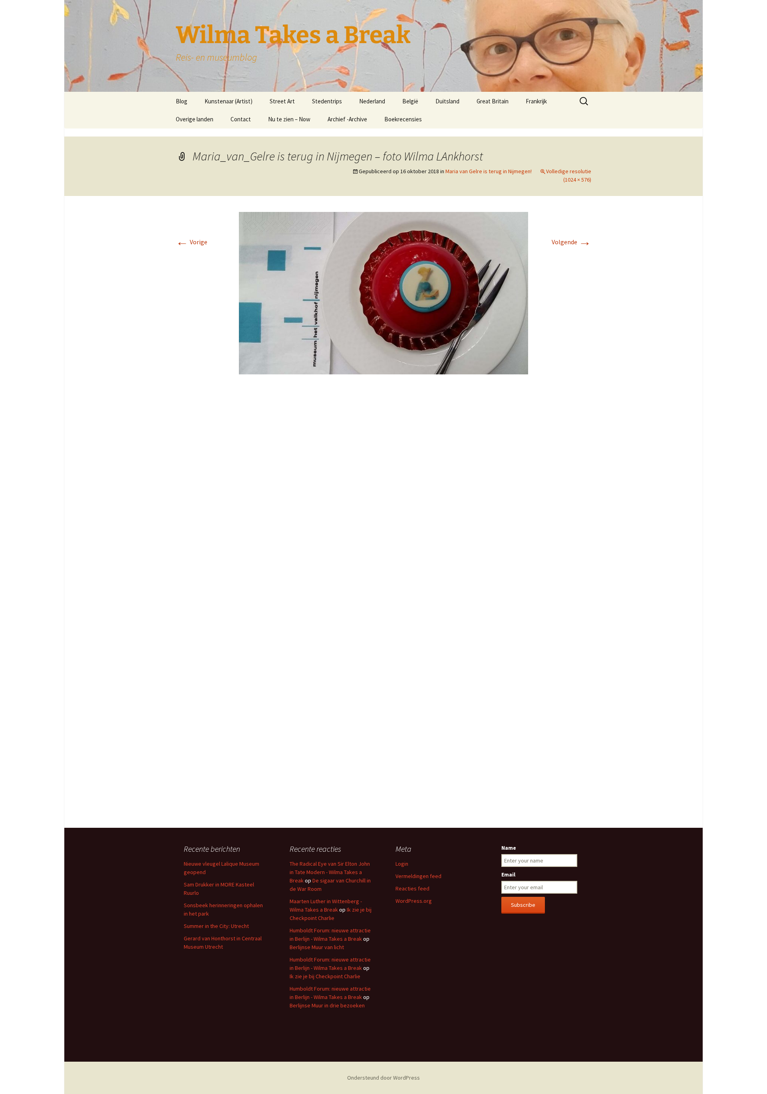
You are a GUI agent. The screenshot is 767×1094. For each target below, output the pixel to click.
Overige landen (194, 119)
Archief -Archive (347, 119)
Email (508, 874)
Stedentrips (327, 101)
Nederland (372, 101)
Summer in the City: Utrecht (216, 926)
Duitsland (447, 101)
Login (401, 863)
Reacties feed (412, 888)
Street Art (282, 101)
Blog (181, 101)
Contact (240, 119)
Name (508, 847)
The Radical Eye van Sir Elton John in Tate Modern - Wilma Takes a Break (330, 872)
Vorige (191, 242)
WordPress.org (413, 900)
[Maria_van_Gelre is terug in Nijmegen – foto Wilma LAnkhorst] (383, 293)
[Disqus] (383, 499)
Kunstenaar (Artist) (228, 101)
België (410, 101)
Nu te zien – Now (289, 119)
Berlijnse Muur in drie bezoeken (327, 1005)
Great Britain (493, 101)
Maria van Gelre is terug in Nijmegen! (488, 171)
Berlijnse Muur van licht (317, 947)
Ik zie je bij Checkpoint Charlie (325, 976)
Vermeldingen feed (418, 876)
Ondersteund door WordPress (383, 1077)
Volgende (571, 242)
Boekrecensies (403, 119)
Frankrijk (536, 101)
